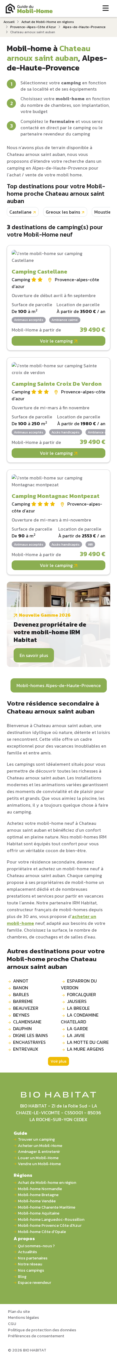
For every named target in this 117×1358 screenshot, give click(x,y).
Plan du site (19, 1311)
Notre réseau (30, 1264)
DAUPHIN (22, 1028)
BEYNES (21, 1014)
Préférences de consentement (36, 1336)
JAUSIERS (77, 1001)
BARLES (21, 994)
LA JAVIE (76, 1035)
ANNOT (20, 980)
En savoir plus (34, 655)
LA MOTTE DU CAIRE (88, 1042)
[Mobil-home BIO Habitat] (58, 1094)
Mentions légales (23, 1317)
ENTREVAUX (25, 1049)
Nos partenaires (32, 1258)
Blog (22, 1277)
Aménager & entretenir (39, 1152)
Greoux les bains (63, 211)
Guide (20, 1133)
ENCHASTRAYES (29, 1042)
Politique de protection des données (42, 1330)
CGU (12, 1324)
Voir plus (58, 1061)
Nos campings (31, 1270)
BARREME (23, 1001)
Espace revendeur (34, 1283)
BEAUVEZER (25, 1008)
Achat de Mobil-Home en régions (47, 21)
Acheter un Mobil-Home (40, 1146)
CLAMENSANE (27, 1021)
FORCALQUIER (81, 994)
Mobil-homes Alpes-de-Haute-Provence (58, 685)
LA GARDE (77, 1028)
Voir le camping (57, 340)
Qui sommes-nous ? (36, 1246)
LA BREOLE (78, 1008)
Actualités (27, 1252)
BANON (20, 987)
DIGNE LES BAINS (30, 1035)
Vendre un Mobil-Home (39, 1164)
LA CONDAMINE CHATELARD (80, 1018)
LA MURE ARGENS (85, 1049)
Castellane (20, 211)
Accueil (8, 21)
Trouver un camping (36, 1139)
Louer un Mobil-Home (38, 1158)
